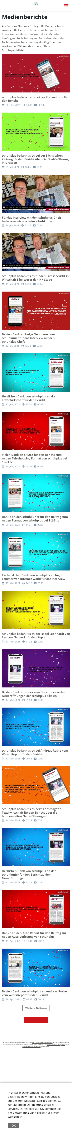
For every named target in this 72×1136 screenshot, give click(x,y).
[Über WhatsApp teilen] (39, 1020)
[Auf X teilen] (33, 1020)
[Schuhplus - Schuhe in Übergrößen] (36, 6)
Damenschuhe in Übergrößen (56, 1045)
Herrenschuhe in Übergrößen (31, 1047)
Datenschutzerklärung (36, 1092)
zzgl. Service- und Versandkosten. (42, 1043)
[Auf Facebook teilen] (27, 1020)
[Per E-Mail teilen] (45, 1020)
